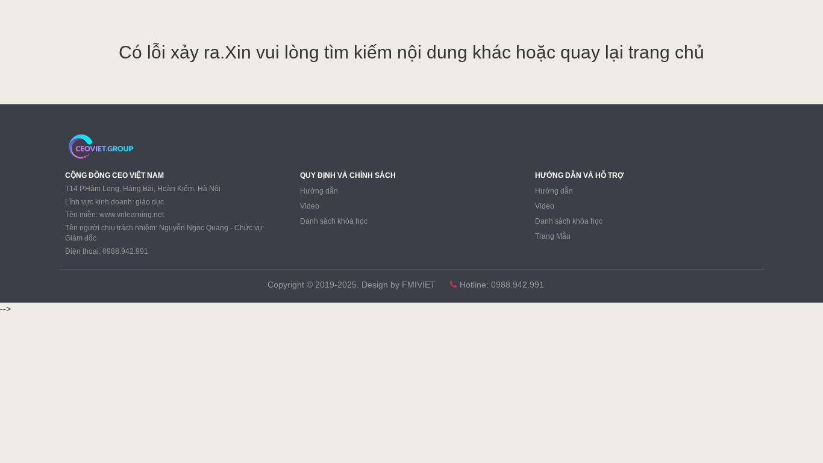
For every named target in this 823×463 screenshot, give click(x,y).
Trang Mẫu (553, 236)
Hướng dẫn (319, 191)
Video (309, 206)
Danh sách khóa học (334, 221)
